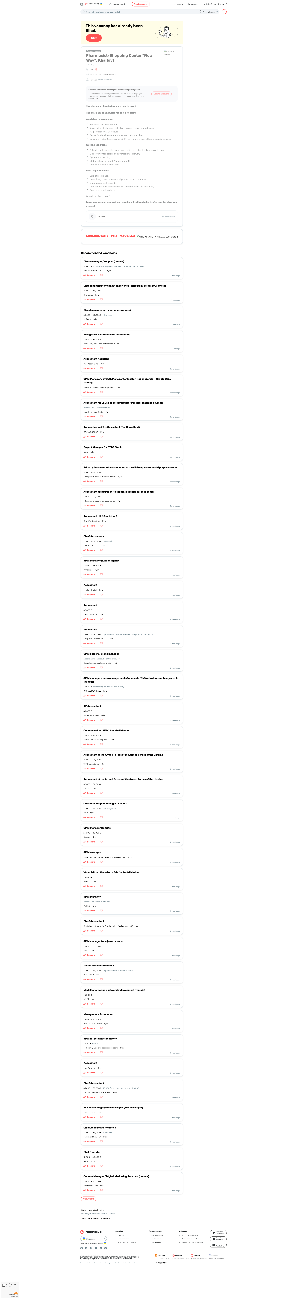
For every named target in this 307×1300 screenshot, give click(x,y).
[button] (218, 1232)
